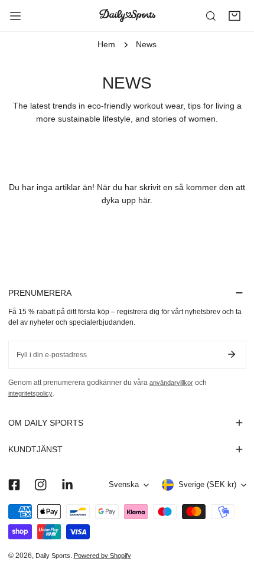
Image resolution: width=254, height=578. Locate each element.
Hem (106, 44)
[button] (234, 16)
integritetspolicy (30, 393)
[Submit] (232, 354)
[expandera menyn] (15, 16)
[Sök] (211, 16)
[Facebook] (14, 485)
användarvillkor (171, 382)
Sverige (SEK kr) (207, 485)
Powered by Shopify (102, 555)
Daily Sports (52, 555)
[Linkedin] (67, 485)
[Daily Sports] (127, 15)
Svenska (124, 485)
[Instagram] (40, 485)
